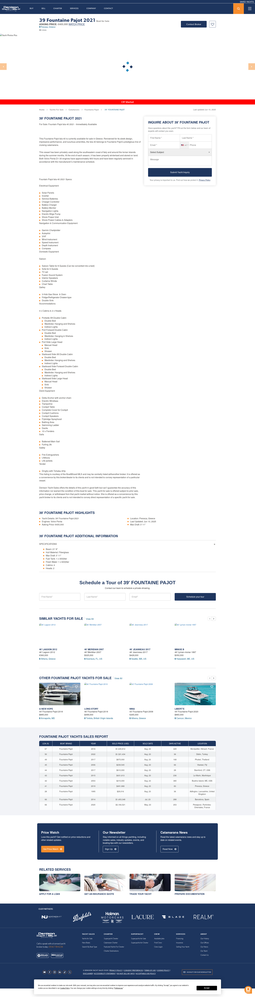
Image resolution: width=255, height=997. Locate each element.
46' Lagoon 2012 (48, 649)
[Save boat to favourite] (212, 24)
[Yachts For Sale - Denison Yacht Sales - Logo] (10, 9)
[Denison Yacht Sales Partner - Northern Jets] (52, 917)
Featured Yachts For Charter (114, 947)
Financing (179, 939)
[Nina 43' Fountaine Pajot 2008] (150, 694)
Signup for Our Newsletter (199, 972)
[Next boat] (214, 619)
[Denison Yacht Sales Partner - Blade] (173, 917)
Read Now (168, 849)
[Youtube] (45, 972)
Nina (132, 708)
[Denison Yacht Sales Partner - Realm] (203, 917)
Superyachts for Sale (138, 939)
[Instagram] (55, 972)
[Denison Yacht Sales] (47, 935)
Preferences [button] (118, 988)
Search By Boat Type (89, 947)
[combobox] (184, 145)
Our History (205, 939)
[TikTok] (65, 972)
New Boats (86, 943)
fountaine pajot (92, 110)
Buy (31, 8)
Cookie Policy (163, 970)
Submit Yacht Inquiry (180, 172)
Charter (57, 8)
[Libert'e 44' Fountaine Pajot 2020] (195, 694)
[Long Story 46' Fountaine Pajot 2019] (105, 694)
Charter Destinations (111, 951)
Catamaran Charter (111, 943)
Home (41, 110)
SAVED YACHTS (247, 1)
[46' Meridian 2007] (105, 634)
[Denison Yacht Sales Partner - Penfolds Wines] (82, 917)
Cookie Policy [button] (65, 988)
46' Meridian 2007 (94, 649)
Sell (43, 8)
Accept (207, 988)
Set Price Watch (51, 849)
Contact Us (205, 955)
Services (74, 8)
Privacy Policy (204, 180)
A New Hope (46, 708)
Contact (108, 8)
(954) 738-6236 (56, 947)
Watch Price (77, 24)
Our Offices (205, 943)
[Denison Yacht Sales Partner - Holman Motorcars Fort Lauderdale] (112, 917)
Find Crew (158, 943)
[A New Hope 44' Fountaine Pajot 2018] (59, 694)
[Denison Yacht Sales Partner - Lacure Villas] (143, 917)
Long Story (91, 708)
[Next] (251, 66)
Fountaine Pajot (59, 118)
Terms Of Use (150, 970)
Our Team (204, 951)
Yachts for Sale (87, 939)
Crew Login (158, 947)
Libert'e (179, 708)
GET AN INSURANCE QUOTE (99, 893)
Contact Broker (193, 24)
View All (90, 618)
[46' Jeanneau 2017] (150, 634)
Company (91, 8)
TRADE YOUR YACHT (140, 893)
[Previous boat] (210, 619)
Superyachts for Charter (139, 943)
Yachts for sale (56, 110)
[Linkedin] (60, 972)
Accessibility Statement (105, 974)
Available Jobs (159, 939)
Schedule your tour (195, 596)
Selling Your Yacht (182, 947)
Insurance (179, 943)
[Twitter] (70, 972)
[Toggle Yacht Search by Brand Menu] (238, 8)
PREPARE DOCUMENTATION (190, 893)
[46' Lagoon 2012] (59, 634)
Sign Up (109, 849)
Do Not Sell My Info (126, 974)
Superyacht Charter (111, 939)
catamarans (74, 110)
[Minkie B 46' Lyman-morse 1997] (195, 634)
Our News (204, 947)
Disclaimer (88, 974)
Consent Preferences (133, 970)
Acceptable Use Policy (146, 974)
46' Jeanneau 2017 (139, 649)
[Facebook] (50, 972)
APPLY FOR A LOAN (49, 893)
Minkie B (179, 649)
